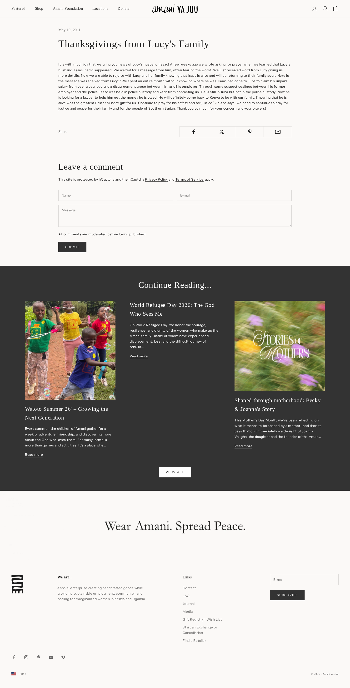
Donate (123, 8)
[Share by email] (278, 131)
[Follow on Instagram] (26, 657)
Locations (100, 8)
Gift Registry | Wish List (202, 619)
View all (175, 472)
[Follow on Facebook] (13, 657)
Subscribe (287, 595)
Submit (72, 247)
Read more (34, 454)
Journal (189, 604)
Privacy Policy (156, 179)
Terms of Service (189, 179)
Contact (189, 588)
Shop (39, 8)
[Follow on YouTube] (51, 657)
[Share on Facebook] (194, 131)
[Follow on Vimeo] (63, 657)
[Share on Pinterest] (250, 131)
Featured (18, 8)
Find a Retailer (194, 640)
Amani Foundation (68, 8)
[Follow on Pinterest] (38, 657)
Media (188, 611)
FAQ (186, 596)
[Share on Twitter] (222, 131)
